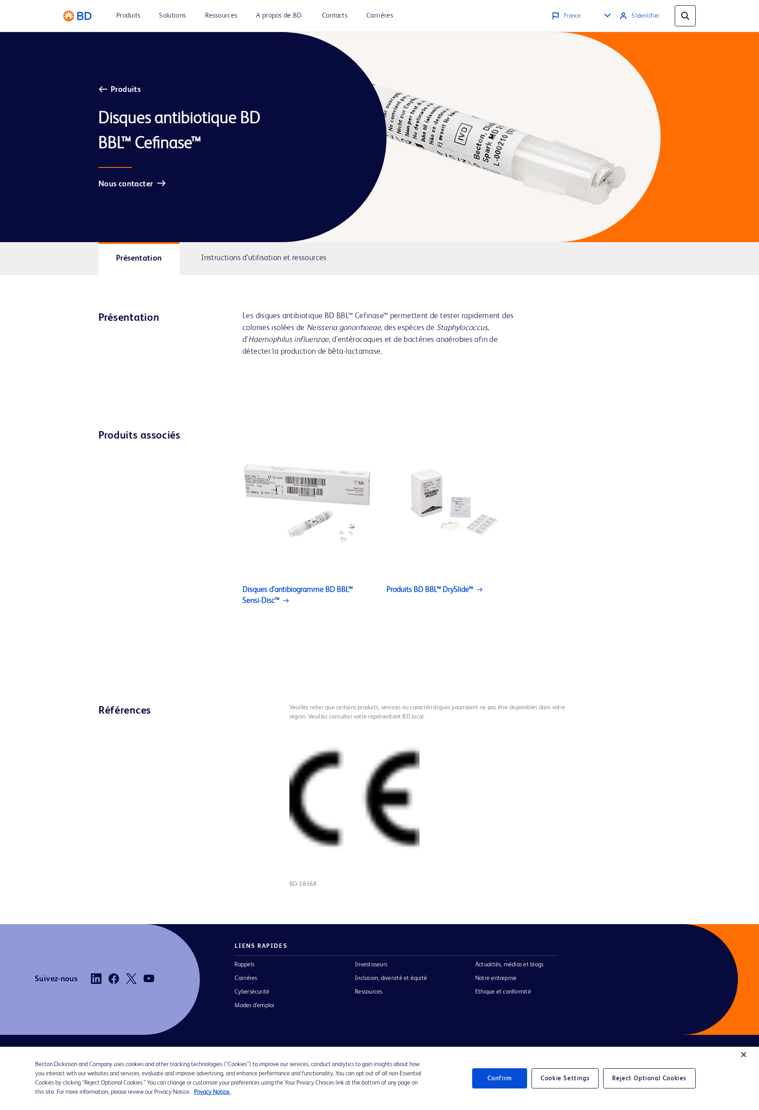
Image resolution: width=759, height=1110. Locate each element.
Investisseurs (371, 964)
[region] (379, 1078)
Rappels (244, 964)
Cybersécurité (252, 992)
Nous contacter (125, 184)
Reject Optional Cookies (649, 1078)
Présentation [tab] (139, 258)
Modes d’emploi (254, 1005)
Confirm (500, 1078)
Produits (126, 90)
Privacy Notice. (212, 1092)
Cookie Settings (565, 1078)
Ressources (368, 992)
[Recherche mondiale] (685, 15)
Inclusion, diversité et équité (391, 978)
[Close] (743, 1054)
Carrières (246, 978)
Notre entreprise (496, 978)
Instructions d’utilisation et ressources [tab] (264, 258)
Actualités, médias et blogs (509, 964)
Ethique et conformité (503, 992)
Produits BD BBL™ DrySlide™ (430, 590)
